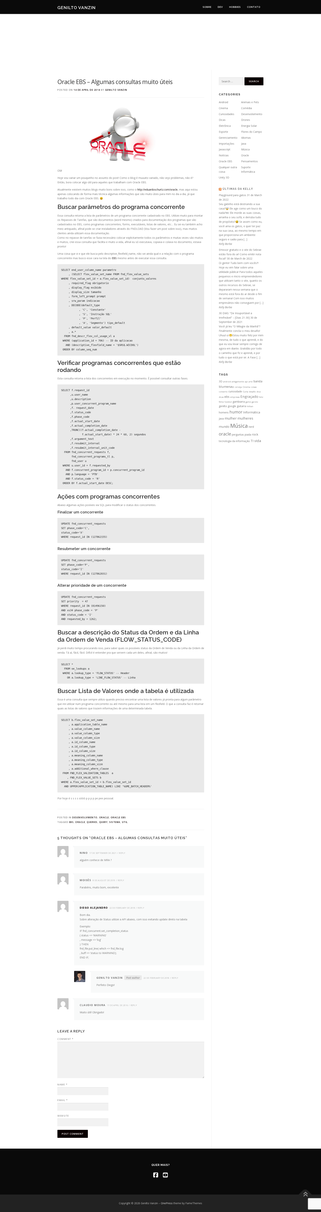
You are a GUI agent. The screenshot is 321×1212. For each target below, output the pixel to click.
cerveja (238, 387)
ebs (71, 822)
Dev (220, 7)
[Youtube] (165, 1175)
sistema (114, 822)
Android (223, 102)
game (248, 402)
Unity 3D (224, 177)
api (246, 381)
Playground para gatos (232, 195)
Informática (251, 412)
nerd (251, 426)
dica (259, 391)
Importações (226, 143)
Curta (245, 391)
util (125, 822)
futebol (228, 402)
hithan (250, 406)
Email (62, 1100)
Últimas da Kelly (238, 188)
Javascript (224, 149)
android (227, 381)
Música (245, 149)
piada (248, 434)
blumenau (226, 386)
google (232, 406)
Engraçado (249, 396)
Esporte (223, 131)
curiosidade (235, 391)
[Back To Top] (305, 1194)
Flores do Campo (251, 131)
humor (235, 412)
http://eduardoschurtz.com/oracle (157, 189)
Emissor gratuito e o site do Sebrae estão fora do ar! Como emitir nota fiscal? (240, 254)
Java (243, 143)
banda (257, 381)
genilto (223, 406)
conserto (223, 391)
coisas (254, 387)
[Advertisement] (160, 42)
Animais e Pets (250, 102)
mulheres (245, 418)
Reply (122, 853)
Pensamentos (249, 161)
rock (255, 434)
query (103, 822)
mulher (231, 418)
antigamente (238, 381)
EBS (114, 258)
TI (252, 441)
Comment (65, 1039)
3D (220, 381)
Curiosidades (226, 114)
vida (257, 440)
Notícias (224, 155)
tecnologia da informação (234, 441)
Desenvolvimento (85, 817)
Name (62, 1084)
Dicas (222, 120)
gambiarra (239, 401)
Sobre (207, 7)
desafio (252, 391)
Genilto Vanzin (76, 7)
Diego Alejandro (94, 907)
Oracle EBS (118, 817)
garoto (255, 402)
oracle (80, 822)
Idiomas (246, 137)
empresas (235, 397)
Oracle (104, 817)
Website (63, 1115)
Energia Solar (249, 126)
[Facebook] (155, 1175)
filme (221, 402)
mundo (224, 426)
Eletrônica (225, 126)
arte (251, 381)
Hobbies (235, 7)
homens (224, 412)
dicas (221, 397)
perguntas (238, 434)
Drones (245, 120)
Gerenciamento (228, 137)
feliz (261, 397)
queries (92, 822)
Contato (253, 7)
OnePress (167, 1203)
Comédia (246, 108)
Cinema (223, 108)
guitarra (241, 406)
